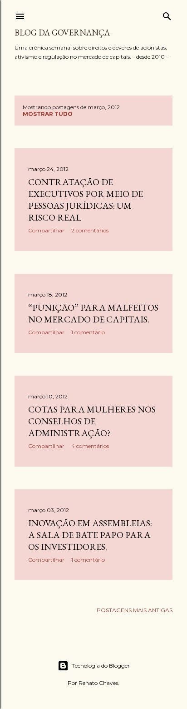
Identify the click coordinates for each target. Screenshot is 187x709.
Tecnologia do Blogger (101, 665)
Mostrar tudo (48, 114)
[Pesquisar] (167, 14)
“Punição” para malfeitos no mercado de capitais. (93, 313)
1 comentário (88, 332)
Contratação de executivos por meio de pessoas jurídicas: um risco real (85, 199)
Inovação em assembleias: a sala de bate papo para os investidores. (90, 535)
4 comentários (90, 445)
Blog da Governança (62, 32)
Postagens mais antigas (134, 610)
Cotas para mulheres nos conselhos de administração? (92, 421)
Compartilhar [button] (46, 230)
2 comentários (89, 230)
